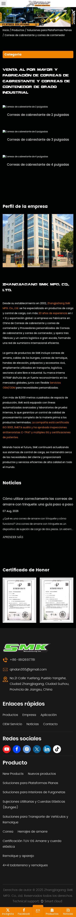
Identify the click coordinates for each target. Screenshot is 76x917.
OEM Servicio (12, 724)
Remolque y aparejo (18, 855)
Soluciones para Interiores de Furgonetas (34, 792)
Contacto (50, 724)
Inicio (6, 30)
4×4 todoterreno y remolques (25, 865)
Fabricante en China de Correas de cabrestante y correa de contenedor (36, 323)
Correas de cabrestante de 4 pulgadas (38, 164)
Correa (8, 831)
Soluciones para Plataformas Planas (49, 30)
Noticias (33, 724)
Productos (18, 30)
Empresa (29, 714)
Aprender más (13, 537)
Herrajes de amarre (33, 831)
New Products (13, 773)
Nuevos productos (42, 773)
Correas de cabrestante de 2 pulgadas (38, 114)
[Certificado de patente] (19, 600)
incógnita (8, 914)
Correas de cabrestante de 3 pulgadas (38, 139)
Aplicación (48, 714)
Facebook (24, 914)
